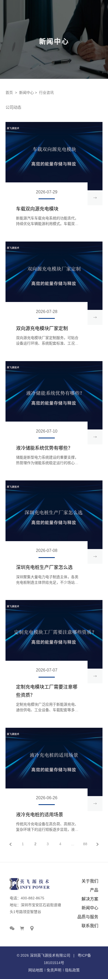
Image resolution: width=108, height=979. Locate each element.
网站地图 (35, 970)
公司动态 (13, 107)
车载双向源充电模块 (37, 209)
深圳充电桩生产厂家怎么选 (44, 567)
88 (85, 844)
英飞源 (42, 955)
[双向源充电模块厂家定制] (54, 276)
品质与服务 (87, 917)
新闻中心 (26, 92)
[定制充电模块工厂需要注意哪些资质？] (54, 634)
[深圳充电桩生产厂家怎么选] (54, 514)
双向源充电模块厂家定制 (42, 328)
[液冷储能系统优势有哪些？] (54, 395)
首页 (9, 92)
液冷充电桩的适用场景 (39, 814)
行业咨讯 (46, 92)
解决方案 (90, 899)
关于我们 (90, 881)
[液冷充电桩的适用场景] (54, 762)
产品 (94, 890)
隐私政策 (72, 970)
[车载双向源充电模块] (54, 156)
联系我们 (90, 926)
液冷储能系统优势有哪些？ (44, 448)
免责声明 (54, 970)
